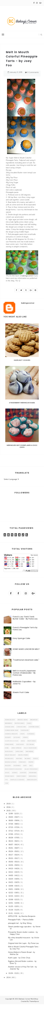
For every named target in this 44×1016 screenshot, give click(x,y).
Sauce (7, 772)
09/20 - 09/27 (14, 817)
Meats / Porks (23, 755)
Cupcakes (30, 734)
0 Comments (33, 72)
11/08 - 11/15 (14, 813)
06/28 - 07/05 (14, 838)
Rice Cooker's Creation (13, 769)
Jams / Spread (16, 748)
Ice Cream (30, 744)
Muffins (19, 758)
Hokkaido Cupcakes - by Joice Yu (24, 682)
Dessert (8, 737)
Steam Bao (32, 772)
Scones (14, 772)
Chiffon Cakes (34, 727)
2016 (8, 807)
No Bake (28, 758)
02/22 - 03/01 (14, 893)
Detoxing (16, 737)
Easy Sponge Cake (21, 638)
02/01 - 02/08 (14, 903)
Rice (30, 765)
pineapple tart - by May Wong (19, 923)
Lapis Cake (19, 751)
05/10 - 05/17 (14, 858)
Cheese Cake (9, 727)
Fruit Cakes (31, 741)
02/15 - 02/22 (14, 896)
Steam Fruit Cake (21, 692)
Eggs (23, 741)
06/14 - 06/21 (14, 841)
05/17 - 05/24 (14, 855)
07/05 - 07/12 (14, 834)
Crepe (22, 734)
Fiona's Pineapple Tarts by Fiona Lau (25, 628)
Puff (25, 765)
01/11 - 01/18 (14, 913)
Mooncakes (9, 758)
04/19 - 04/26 (14, 868)
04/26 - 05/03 (14, 865)
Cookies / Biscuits (11, 734)
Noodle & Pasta (10, 762)
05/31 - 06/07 (14, 848)
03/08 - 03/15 (14, 886)
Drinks (25, 737)
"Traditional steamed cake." (26, 660)
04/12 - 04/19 (14, 872)
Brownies (8, 723)
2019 (8, 804)
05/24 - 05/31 (14, 851)
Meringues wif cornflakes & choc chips (22, 446)
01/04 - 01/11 (14, 973)
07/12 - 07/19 (14, 831)
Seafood (23, 772)
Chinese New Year (11, 730)
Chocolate (25, 730)
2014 (8, 977)
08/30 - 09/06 (14, 820)
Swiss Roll (32, 776)
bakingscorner (27, 276)
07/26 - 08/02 (14, 824)
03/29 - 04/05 (14, 879)
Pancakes (22, 762)
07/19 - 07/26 (14, 827)
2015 (8, 811)
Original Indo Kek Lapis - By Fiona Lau (23, 943)
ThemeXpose (34, 1001)
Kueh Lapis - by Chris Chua (19, 958)
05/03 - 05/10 (14, 862)
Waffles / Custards (17, 779)
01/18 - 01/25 (14, 910)
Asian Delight (10, 719)
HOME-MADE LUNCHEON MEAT (26, 649)
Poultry (8, 765)
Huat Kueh (20, 744)
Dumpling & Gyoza (11, 741)
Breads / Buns (22, 719)
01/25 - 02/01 (14, 906)
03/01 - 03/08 (14, 889)
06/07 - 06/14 (14, 845)
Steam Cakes (9, 776)
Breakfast (34, 719)
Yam (6, 783)
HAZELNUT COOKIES (22, 360)
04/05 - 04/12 (14, 875)
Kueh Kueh (9, 751)
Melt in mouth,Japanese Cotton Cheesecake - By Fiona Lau (24, 673)
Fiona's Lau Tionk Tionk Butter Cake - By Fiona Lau (25, 617)
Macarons (29, 751)
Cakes (29, 723)
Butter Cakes (19, 723)
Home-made (9, 744)
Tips (6, 779)
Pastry (31, 762)
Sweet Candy (21, 776)
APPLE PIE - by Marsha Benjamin (21, 916)
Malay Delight (10, 755)
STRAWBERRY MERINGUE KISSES (22, 403)
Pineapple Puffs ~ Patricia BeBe (21, 920)
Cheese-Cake (21, 727)
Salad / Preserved (31, 769)
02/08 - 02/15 (14, 900)
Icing (7, 748)
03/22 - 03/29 (14, 882)
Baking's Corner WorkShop (28, 999)
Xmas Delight (32, 779)
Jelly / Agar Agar (30, 748)
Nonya (35, 758)
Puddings (17, 765)
